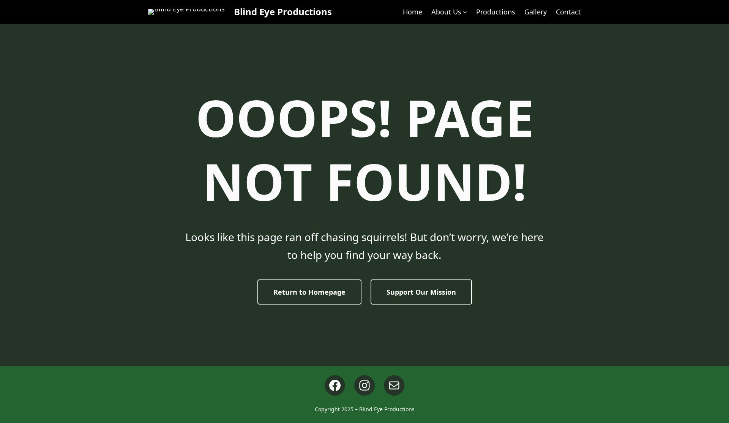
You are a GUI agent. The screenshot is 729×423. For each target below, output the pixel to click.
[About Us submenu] (465, 12)
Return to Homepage (309, 292)
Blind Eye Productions (283, 11)
